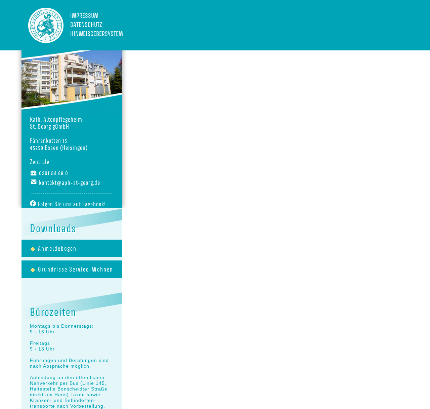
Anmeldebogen (57, 248)
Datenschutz (86, 24)
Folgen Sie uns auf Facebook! (72, 204)
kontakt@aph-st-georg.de (69, 182)
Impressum (84, 15)
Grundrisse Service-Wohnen (75, 269)
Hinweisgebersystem (93, 33)
